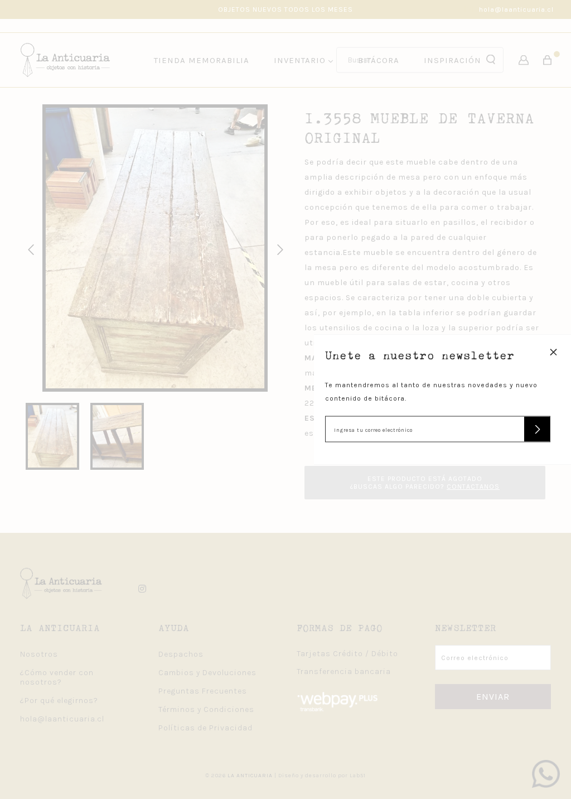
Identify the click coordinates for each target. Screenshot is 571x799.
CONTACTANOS (473, 486)
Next (278, 248)
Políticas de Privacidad (205, 728)
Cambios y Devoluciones (207, 672)
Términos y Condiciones (206, 709)
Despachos (181, 654)
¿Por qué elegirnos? (59, 700)
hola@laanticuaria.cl (516, 9)
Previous (29, 248)
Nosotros (39, 654)
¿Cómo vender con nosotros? (57, 677)
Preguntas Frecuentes (202, 691)
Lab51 (358, 775)
